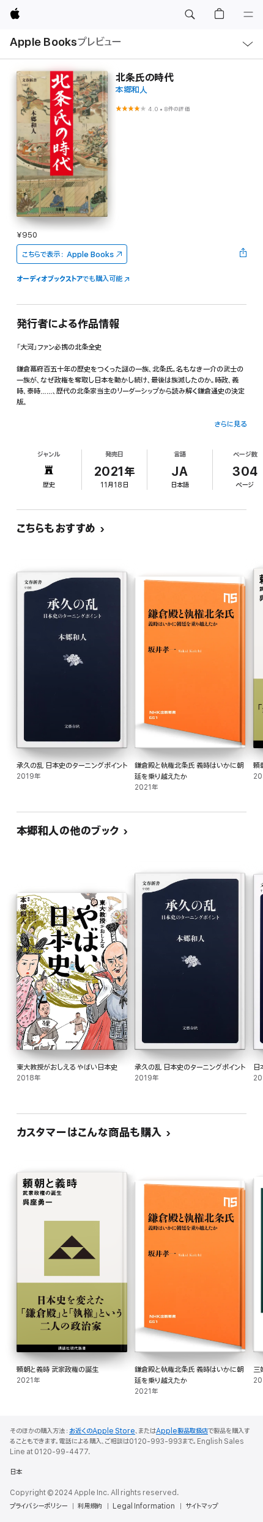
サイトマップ (201, 1506)
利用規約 (90, 1506)
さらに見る (230, 424)
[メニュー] (248, 14)
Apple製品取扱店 (182, 1431)
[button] (189, 14)
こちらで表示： (68, 254)
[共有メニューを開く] (243, 254)
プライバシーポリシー (38, 1506)
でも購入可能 (69, 278)
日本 (16, 1472)
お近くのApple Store (102, 1431)
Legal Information (144, 1506)
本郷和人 (131, 90)
